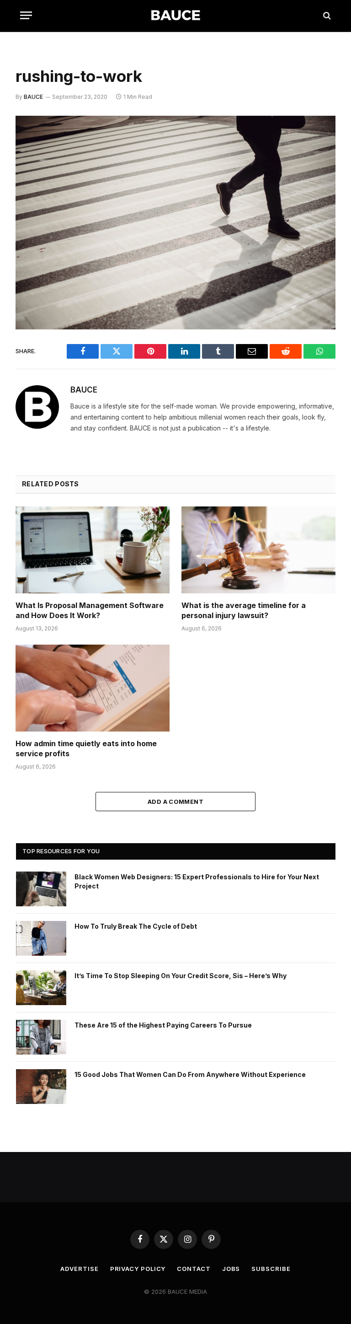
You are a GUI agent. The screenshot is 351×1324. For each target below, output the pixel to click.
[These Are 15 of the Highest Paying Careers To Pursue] (41, 1037)
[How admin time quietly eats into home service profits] (93, 688)
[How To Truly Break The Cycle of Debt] (41, 938)
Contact (193, 1268)
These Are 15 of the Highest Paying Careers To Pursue (163, 1025)
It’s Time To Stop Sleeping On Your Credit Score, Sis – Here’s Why (180, 976)
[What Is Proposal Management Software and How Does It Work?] (93, 549)
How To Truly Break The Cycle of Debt (135, 926)
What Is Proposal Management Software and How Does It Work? (90, 610)
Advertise (79, 1268)
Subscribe (270, 1268)
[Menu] (26, 15)
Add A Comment (175, 801)
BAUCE (33, 96)
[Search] (326, 15)
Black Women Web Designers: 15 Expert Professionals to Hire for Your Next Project (196, 881)
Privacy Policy (138, 1268)
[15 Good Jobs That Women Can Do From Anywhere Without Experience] (41, 1086)
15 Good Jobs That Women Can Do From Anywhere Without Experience (190, 1074)
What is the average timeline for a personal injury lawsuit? (243, 610)
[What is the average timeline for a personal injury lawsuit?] (258, 549)
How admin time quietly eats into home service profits (86, 748)
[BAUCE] (175, 15)
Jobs (231, 1268)
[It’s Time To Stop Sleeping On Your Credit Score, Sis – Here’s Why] (41, 987)
